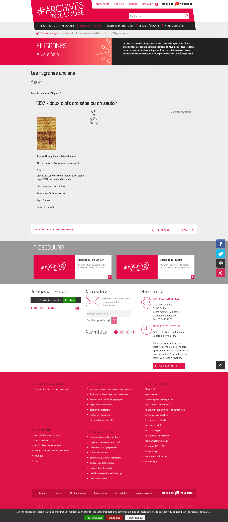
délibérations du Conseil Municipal (106, 473)
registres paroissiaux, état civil (105, 442)
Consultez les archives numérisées (83, 33)
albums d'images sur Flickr (103, 420)
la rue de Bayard (153, 430)
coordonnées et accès (45, 440)
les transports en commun (157, 404)
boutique (39, 455)
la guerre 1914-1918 (155, 446)
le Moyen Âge (151, 451)
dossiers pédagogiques (100, 410)
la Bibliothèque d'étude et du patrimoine (165, 410)
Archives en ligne (50, 33)
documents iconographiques (103, 447)
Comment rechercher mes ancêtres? (52, 389)
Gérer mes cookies (144, 493)
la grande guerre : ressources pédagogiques (111, 389)
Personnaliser (135, 517)
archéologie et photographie (159, 399)
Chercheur (119, 4)
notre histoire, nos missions (48, 435)
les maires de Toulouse (156, 456)
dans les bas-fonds (98, 478)
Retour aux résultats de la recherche (53, 229)
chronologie (151, 461)
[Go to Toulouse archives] (60, 10)
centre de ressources (100, 415)
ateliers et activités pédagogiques (106, 399)
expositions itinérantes (101, 404)
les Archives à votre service (48, 445)
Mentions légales (78, 493)
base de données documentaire (105, 437)
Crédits (58, 493)
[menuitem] (57, 26)
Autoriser (69, 300)
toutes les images (45, 308)
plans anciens (151, 394)
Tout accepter (94, 517)
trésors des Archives (99, 452)
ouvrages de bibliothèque (102, 463)
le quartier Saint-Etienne (157, 435)
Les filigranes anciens (120, 33)
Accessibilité (122, 493)
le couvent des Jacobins (156, 415)
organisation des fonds (101, 468)
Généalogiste (102, 4)
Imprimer (220, 263)
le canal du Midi (153, 425)
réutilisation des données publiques (52, 450)
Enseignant (147, 4)
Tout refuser (114, 517)
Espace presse (100, 493)
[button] (40, 83)
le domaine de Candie (156, 420)
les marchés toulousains (156, 441)
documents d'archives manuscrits (105, 457)
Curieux (133, 4)
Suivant (185, 230)
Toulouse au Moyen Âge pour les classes (109, 394)
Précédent (163, 230)
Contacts (43, 493)
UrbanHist (150, 389)
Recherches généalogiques (49, 383)
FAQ (36, 461)
